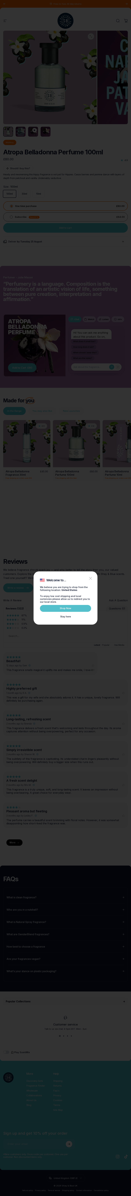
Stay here (65, 616)
